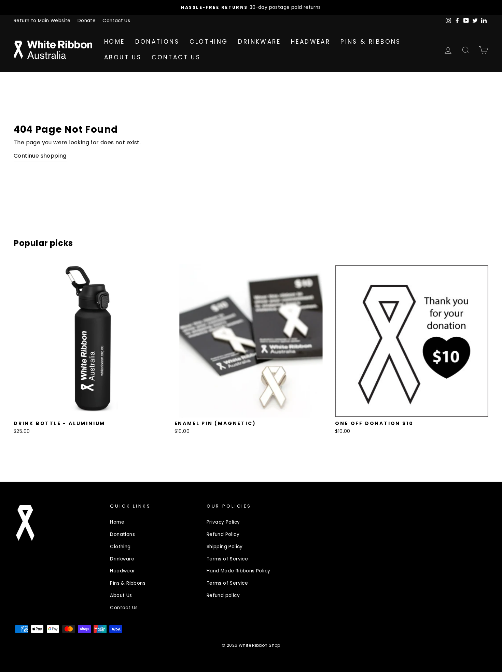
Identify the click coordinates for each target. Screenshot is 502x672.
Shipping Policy (225, 546)
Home (114, 42)
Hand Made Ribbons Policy (238, 571)
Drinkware (259, 42)
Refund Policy (223, 534)
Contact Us (116, 20)
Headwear (310, 42)
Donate (87, 20)
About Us (122, 57)
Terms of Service (227, 559)
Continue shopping (40, 156)
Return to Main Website (42, 20)
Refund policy (223, 595)
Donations (157, 42)
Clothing (209, 42)
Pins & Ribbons (370, 42)
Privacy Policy (223, 522)
